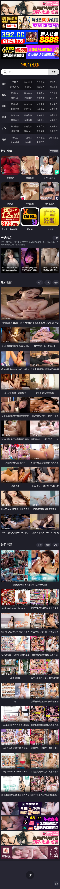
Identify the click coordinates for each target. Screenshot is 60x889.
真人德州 (28, 82)
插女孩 (15, 137)
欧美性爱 (53, 104)
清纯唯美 (28, 120)
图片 (4, 117)
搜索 (54, 71)
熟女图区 (41, 120)
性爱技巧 (53, 131)
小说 (4, 128)
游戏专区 (53, 82)
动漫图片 (53, 115)
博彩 (4, 84)
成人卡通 (41, 104)
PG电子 (15, 82)
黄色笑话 (41, 131)
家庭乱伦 (28, 126)
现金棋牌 (41, 86)
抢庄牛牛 (53, 86)
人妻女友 (41, 126)
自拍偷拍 (28, 93)
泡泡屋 (28, 142)
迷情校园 (15, 131)
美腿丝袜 (15, 120)
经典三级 (28, 109)
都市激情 (15, 126)
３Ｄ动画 (53, 93)
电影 (4, 106)
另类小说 (28, 131)
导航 (4, 139)
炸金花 (28, 86)
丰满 (40, 544)
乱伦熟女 (41, 109)
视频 (4, 95)
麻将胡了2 (14, 86)
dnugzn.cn (30, 65)
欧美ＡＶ (41, 93)
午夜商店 (28, 137)
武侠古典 (53, 126)
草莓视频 (41, 137)
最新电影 (6, 544)
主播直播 (41, 98)
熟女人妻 (15, 98)
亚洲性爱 (15, 104)
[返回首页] (56, 883)
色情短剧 (41, 142)
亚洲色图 (28, 115)
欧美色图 (41, 115)
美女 (40, 282)
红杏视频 (15, 142)
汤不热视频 (53, 137)
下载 (56, 238)
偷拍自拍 (28, 104)
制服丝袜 (15, 109)
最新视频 (6, 282)
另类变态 (53, 109)
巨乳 (48, 282)
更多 (56, 282)
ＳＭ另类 (53, 98)
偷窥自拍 (15, 115)
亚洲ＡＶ (15, 93)
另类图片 (53, 120)
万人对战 (41, 82)
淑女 (48, 544)
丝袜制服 (28, 98)
